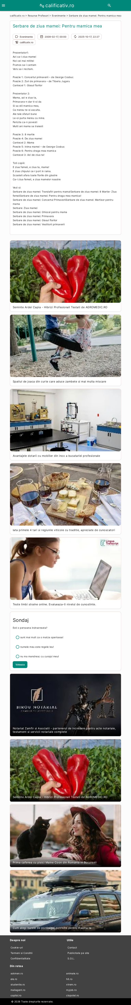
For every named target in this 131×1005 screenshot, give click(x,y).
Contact (72, 947)
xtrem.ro (71, 984)
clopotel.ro (72, 995)
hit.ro (69, 979)
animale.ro (72, 973)
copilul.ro (16, 995)
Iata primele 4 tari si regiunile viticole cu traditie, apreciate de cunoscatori (64, 530)
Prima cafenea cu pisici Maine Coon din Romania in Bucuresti (55, 862)
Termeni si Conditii (22, 953)
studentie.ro (18, 984)
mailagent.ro (18, 989)
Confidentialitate (20, 958)
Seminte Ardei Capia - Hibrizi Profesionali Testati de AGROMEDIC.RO (60, 307)
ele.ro (14, 979)
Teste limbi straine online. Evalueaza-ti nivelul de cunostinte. (54, 604)
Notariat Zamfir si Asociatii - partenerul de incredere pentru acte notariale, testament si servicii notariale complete (64, 730)
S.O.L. (71, 958)
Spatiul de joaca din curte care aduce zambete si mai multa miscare (59, 381)
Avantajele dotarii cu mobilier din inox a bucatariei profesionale (56, 455)
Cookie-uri (17, 947)
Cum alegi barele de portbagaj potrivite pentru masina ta (52, 928)
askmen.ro (17, 973)
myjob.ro (71, 989)
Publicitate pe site (78, 953)
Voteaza (20, 664)
